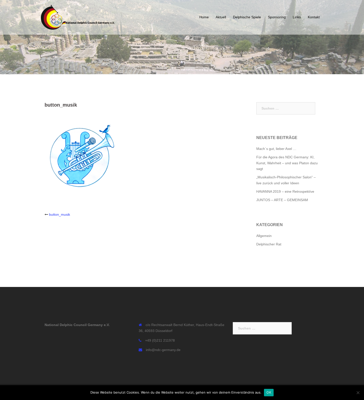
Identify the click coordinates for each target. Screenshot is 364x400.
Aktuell (221, 17)
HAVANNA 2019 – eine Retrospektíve (285, 191)
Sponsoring (277, 17)
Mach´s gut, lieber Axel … (276, 149)
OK (268, 392)
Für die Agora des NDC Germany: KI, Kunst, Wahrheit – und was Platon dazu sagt (287, 163)
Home (204, 17)
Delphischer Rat (268, 244)
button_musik (59, 214)
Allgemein (264, 236)
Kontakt (314, 17)
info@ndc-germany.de (163, 350)
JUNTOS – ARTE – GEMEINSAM (282, 200)
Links (297, 17)
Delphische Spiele (247, 17)
